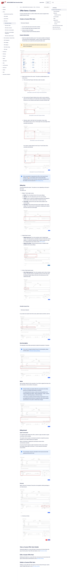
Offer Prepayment (6, 40)
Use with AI (47, 7)
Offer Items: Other (7, 25)
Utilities (4, 69)
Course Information (56, 11)
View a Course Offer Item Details (58, 25)
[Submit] (53, 2)
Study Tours (4, 67)
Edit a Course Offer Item (56, 27)
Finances (4, 56)
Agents (4, 58)
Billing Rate (55, 13)
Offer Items (38, 7)
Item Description (56, 16)
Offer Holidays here (39, 180)
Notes (54, 18)
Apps (3, 72)
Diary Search (5, 60)
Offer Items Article (43, 550)
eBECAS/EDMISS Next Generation (27, 7)
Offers (34, 7)
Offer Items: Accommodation (9, 30)
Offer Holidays (6, 42)
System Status (42, 2)
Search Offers (6, 18)
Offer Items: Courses (8, 23)
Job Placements (5, 65)
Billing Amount (56, 20)
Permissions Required (25, 23)
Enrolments (4, 51)
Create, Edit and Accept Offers (8, 14)
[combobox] (59, 2)
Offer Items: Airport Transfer (9, 35)
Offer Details (6, 16)
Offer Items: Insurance (8, 27)
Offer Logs (5, 49)
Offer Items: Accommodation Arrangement (9, 33)
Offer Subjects (6, 44)
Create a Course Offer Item (57, 9)
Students (4, 9)
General (4, 7)
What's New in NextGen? (6, 74)
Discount (55, 23)
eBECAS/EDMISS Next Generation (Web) (15, 2)
